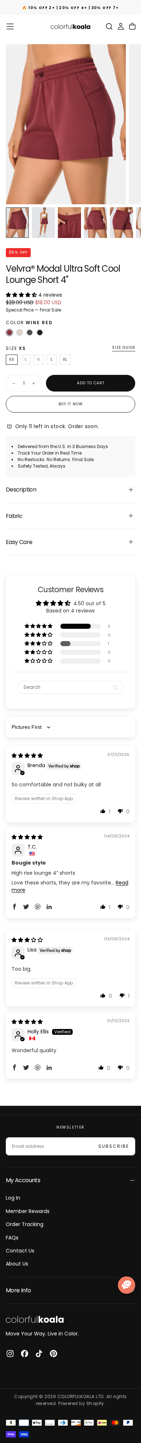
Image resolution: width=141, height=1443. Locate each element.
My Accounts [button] (23, 1180)
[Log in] (120, 26)
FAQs (12, 1237)
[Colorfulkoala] (35, 1319)
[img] (27, 755)
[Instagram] (10, 1353)
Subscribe (113, 1146)
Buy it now (71, 404)
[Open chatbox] (126, 1285)
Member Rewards (28, 1211)
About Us (17, 1263)
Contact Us (20, 1250)
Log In (13, 1197)
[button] (10, 26)
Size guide (123, 348)
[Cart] (132, 26)
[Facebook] (24, 1353)
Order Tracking (24, 1224)
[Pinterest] (53, 1353)
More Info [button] (18, 1290)
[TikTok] (39, 1353)
